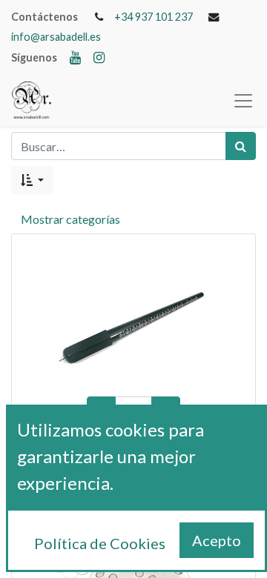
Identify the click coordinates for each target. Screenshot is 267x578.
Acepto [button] (216, 540)
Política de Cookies (99, 543)
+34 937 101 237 (153, 16)
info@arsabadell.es (56, 36)
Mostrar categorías (70, 219)
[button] (32, 180)
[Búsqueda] (240, 146)
